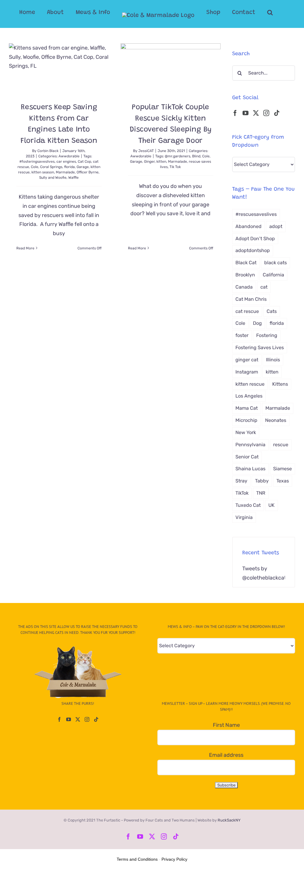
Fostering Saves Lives (259, 347)
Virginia (244, 517)
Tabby (262, 481)
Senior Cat (247, 457)
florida (69, 167)
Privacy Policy (174, 859)
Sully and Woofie (52, 177)
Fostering (266, 335)
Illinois (273, 360)
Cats (272, 311)
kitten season (42, 172)
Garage (83, 167)
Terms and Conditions (137, 859)
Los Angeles (248, 396)
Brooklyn (245, 275)
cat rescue (247, 311)
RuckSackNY (229, 820)
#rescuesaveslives (256, 214)
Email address (226, 755)
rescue (280, 444)
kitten (161, 161)
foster (241, 335)
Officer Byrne (88, 172)
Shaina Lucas (250, 468)
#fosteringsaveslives (37, 161)
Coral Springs (51, 167)
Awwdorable (69, 156)
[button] (270, 12)
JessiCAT (146, 151)
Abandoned (248, 226)
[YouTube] (245, 113)
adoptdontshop (252, 250)
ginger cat (246, 360)
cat (263, 287)
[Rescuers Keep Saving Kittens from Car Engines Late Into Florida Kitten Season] (59, 68)
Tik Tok (175, 167)
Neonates (275, 420)
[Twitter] (256, 113)
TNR (260, 493)
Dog (257, 323)
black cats (275, 262)
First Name (226, 725)
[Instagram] (266, 113)
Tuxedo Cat (248, 505)
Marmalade (65, 172)
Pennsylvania (250, 444)
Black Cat (245, 262)
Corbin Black (47, 151)
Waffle (73, 177)
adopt (275, 226)
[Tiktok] (277, 113)
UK (271, 505)
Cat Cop (84, 161)
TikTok (241, 493)
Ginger (149, 161)
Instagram (246, 372)
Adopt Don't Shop (255, 238)
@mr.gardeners (177, 156)
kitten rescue (250, 384)
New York (245, 432)
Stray (241, 481)
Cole (34, 167)
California (273, 275)
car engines (66, 161)
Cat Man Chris (251, 299)
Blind (196, 156)
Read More (25, 248)
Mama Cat (246, 408)
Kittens (280, 384)
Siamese (282, 468)
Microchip (246, 420)
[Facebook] (235, 113)
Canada (244, 287)
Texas (282, 481)
